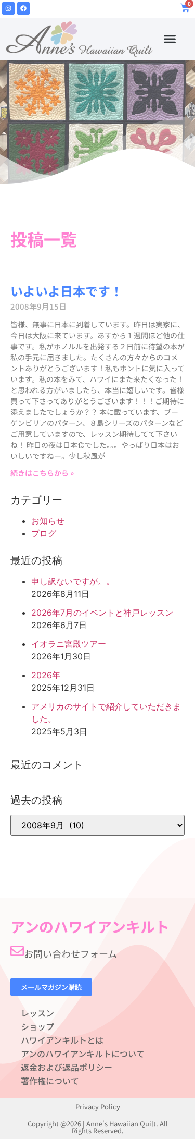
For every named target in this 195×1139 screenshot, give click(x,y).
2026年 (45, 675)
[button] (170, 39)
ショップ (37, 1026)
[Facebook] (23, 8)
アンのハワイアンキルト (90, 926)
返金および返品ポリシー (66, 1067)
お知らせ (47, 521)
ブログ (43, 533)
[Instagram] (8, 8)
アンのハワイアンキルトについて (83, 1053)
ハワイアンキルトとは (62, 1040)
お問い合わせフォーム (70, 953)
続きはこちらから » (42, 473)
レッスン (37, 1013)
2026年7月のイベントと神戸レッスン (102, 612)
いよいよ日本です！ (66, 290)
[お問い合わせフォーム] (17, 951)
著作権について (50, 1080)
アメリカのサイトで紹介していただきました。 (106, 712)
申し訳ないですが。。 (72, 581)
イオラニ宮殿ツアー (68, 644)
